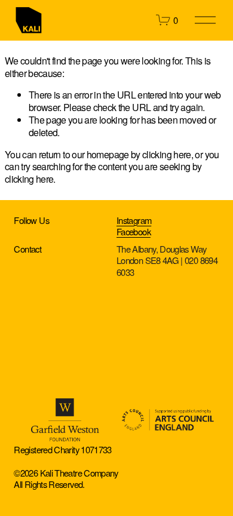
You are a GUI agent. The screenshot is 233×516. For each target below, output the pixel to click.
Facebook (133, 231)
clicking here (166, 154)
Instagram (133, 220)
